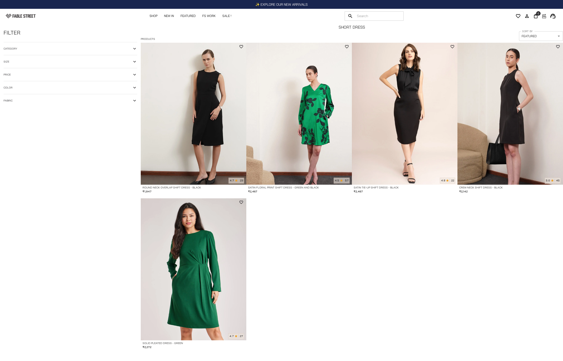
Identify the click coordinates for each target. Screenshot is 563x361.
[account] (527, 16)
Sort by (527, 31)
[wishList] (518, 16)
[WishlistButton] (241, 47)
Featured (188, 16)
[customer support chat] (553, 16)
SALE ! (226, 16)
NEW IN (169, 16)
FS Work (209, 16)
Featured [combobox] (529, 36)
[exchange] (544, 16)
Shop (153, 16)
